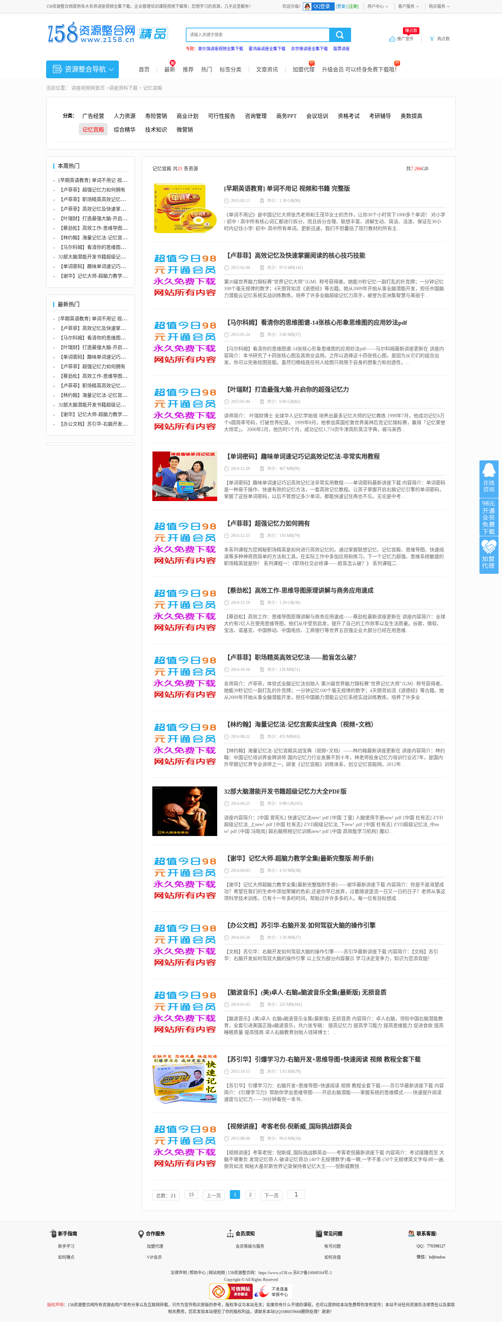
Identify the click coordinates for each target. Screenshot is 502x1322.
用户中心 (375, 6)
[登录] (341, 6)
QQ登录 (321, 6)
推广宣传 (407, 38)
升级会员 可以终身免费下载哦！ (361, 69)
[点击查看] (184, 231)
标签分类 (230, 69)
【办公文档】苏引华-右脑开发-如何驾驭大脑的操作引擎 (117, 424)
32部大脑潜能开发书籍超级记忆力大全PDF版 (105, 256)
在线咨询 (489, 479)
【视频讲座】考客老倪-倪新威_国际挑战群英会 (288, 1126)
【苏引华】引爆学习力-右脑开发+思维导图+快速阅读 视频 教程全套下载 (322, 1059)
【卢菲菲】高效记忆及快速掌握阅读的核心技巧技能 (113, 209)
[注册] (353, 6)
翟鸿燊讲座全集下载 (267, 48)
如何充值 (332, 1257)
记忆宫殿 (152, 88)
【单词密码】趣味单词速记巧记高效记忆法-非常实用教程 (119, 266)
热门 (206, 69)
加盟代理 (304, 69)
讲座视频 (80, 88)
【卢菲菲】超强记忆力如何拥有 (91, 189)
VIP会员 (154, 1257)
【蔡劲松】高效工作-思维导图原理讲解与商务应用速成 (116, 228)
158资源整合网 (241, 1272)
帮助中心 (198, 1272)
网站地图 (217, 1272)
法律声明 (178, 1272)
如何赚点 (66, 1257)
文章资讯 (267, 69)
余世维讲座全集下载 (309, 48)
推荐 (188, 69)
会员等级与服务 (250, 1246)
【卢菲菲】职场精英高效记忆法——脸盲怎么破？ (111, 199)
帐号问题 (332, 1246)
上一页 (214, 1195)
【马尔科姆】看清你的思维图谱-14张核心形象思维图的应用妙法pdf (315, 322)
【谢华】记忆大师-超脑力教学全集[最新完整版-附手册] (116, 276)
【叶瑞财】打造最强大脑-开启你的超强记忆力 (107, 218)
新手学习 (66, 1246)
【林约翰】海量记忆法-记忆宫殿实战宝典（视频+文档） (118, 237)
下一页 (271, 1195)
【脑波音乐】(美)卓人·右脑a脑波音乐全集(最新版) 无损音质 (305, 992)
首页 (144, 69)
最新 (169, 69)
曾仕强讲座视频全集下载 (220, 48)
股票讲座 (341, 48)
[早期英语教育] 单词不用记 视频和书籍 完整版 (107, 180)
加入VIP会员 (489, 517)
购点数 (443, 39)
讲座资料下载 (123, 88)
